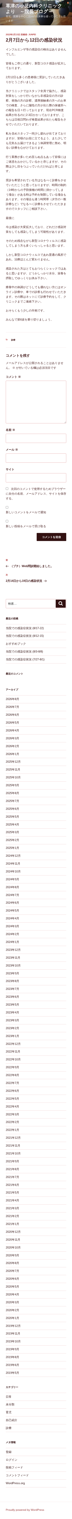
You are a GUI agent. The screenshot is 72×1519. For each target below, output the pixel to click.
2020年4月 (12, 1294)
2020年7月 (12, 1270)
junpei (32, 34)
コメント (13, 376)
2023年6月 (12, 996)
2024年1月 (12, 942)
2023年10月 (13, 965)
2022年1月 (12, 1129)
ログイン (11, 1459)
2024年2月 (12, 934)
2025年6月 (12, 808)
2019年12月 (13, 1325)
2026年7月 (12, 706)
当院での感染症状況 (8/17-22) (25, 628)
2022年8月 (12, 1075)
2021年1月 (12, 1224)
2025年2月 (12, 840)
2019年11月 (13, 1333)
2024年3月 (12, 926)
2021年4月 (12, 1200)
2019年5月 (12, 1372)
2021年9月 (12, 1161)
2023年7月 (12, 988)
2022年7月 (12, 1083)
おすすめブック (16, 643)
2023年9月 (12, 973)
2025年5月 (12, 816)
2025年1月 (12, 847)
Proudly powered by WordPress (25, 1509)
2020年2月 (12, 1310)
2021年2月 (12, 1216)
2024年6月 (12, 902)
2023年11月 (13, 957)
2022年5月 (12, 1098)
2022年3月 (12, 1114)
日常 (9, 1396)
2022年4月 (12, 1106)
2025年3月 (12, 832)
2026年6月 (12, 714)
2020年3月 (12, 1302)
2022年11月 (13, 1051)
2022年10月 (13, 1059)
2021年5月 (12, 1192)
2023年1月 (12, 1036)
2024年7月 (12, 895)
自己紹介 (11, 1420)
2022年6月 (12, 1090)
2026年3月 (12, 738)
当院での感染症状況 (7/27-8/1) (25, 659)
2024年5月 (12, 910)
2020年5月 (12, 1286)
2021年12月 (13, 1137)
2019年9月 (12, 1349)
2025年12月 (13, 761)
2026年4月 (12, 730)
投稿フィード (14, 1467)
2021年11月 (13, 1145)
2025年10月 (13, 777)
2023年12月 (13, 949)
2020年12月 (13, 1231)
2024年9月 (12, 879)
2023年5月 (12, 1004)
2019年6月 (12, 1365)
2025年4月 (12, 824)
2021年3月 (12, 1208)
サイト (10, 469)
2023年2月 (12, 1028)
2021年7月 (12, 1177)
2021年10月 (13, 1153)
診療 (13, 340)
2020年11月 (13, 1239)
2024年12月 (13, 855)
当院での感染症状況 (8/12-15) (25, 635)
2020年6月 (12, 1278)
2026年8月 (12, 699)
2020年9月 (12, 1255)
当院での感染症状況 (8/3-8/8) (24, 651)
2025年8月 (12, 793)
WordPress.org (15, 1483)
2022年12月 (13, 1043)
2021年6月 (12, 1184)
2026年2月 (12, 746)
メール (12, 449)
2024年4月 (12, 918)
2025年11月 (13, 769)
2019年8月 (12, 1357)
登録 (9, 1451)
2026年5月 (12, 722)
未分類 (10, 1404)
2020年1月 (12, 1318)
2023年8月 (12, 981)
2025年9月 (12, 785)
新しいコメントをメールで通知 (26, 512)
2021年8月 (12, 1169)
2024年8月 (12, 887)
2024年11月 (13, 863)
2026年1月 (12, 754)
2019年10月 (13, 1341)
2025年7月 (12, 801)
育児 (9, 1412)
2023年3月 (12, 1020)
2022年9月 (12, 1067)
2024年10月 (13, 871)
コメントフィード (17, 1475)
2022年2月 (12, 1122)
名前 (10, 429)
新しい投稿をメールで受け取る (26, 526)
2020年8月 (12, 1263)
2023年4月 (12, 1012)
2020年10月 (13, 1247)
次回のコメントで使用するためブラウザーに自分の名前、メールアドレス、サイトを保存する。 (36, 493)
